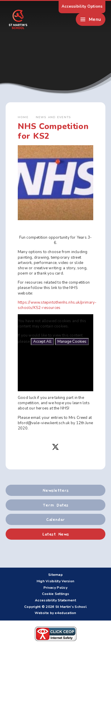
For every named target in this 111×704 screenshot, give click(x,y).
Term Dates (55, 505)
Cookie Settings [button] (55, 593)
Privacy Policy (55, 587)
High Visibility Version (56, 581)
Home (23, 117)
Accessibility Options (82, 6)
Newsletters (55, 490)
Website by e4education (55, 613)
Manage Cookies (71, 341)
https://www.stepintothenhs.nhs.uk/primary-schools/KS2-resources (57, 305)
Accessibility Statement (55, 600)
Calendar (55, 519)
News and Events (53, 117)
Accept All (42, 341)
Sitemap (55, 574)
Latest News (55, 534)
